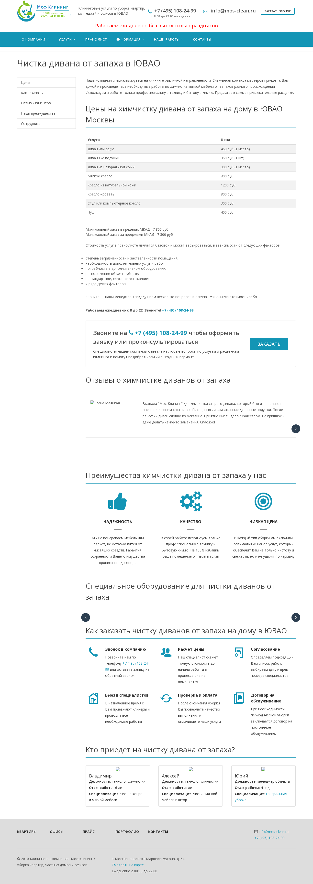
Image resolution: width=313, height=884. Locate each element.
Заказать (268, 344)
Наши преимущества (38, 113)
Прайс (89, 831)
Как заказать (32, 92)
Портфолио (125, 831)
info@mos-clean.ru (274, 831)
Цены (25, 82)
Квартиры (26, 831)
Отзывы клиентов (36, 103)
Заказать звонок (278, 11)
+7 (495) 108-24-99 (177, 310)
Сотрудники (31, 123)
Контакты (158, 831)
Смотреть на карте (128, 864)
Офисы (56, 831)
